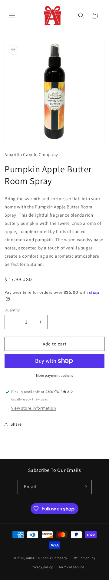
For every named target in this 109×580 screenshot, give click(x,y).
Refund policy (84, 558)
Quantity (12, 310)
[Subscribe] (84, 487)
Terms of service (71, 567)
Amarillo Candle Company (47, 557)
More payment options (54, 375)
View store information (33, 408)
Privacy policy (42, 567)
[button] (12, 15)
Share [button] (16, 424)
